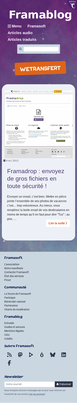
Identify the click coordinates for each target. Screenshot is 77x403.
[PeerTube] (31, 356)
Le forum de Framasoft (17, 293)
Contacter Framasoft (16, 272)
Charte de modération (17, 309)
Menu (16, 26)
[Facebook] (9, 365)
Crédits (8, 338)
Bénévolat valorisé (14, 301)
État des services (14, 276)
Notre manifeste (13, 268)
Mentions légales (14, 330)
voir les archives (36, 394)
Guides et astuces (14, 326)
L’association (11, 264)
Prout (7, 279)
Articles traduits (22, 39)
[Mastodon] (20, 356)
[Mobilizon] (42, 356)
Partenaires (11, 305)
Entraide (9, 323)
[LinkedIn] (63, 356)
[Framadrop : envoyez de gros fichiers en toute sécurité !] (38, 124)
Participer (10, 297)
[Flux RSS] (9, 356)
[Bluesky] (53, 356)
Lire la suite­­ (57, 223)
